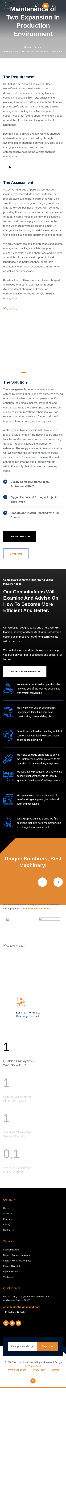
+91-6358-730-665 (14, 1312)
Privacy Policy (38, 1370)
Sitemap (55, 1370)
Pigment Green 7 (11, 1271)
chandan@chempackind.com (21, 1307)
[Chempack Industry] (7, 6)
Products (7, 1219)
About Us (7, 1213)
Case (36, 47)
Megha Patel (34, 1366)
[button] (17, 372)
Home (27, 47)
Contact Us (16, 553)
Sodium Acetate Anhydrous (17, 1260)
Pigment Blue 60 (11, 1266)
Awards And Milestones (23, 671)
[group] (16, 921)
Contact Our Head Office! (35, 908)
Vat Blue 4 (8, 1277)
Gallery (6, 1224)
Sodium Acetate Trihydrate (17, 1255)
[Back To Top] (33, 1380)
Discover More (18, 536)
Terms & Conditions (16, 1370)
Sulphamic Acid (11, 1249)
